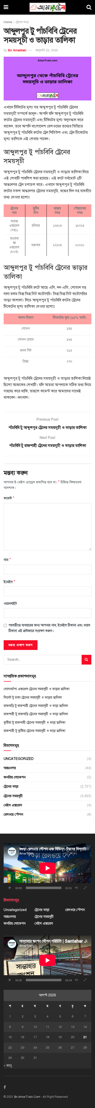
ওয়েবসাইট (10, 604)
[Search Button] (86, 660)
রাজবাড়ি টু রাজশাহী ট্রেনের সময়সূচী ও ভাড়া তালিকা (36, 706)
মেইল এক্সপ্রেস (13, 805)
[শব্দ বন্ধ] (76, 887)
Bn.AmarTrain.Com (27, 1097)
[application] (47, 868)
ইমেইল (9, 581)
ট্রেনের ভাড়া (22, 22)
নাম (7, 559)
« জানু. (8, 1065)
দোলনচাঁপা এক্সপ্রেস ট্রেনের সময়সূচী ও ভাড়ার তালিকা (36, 689)
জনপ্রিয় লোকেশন (15, 777)
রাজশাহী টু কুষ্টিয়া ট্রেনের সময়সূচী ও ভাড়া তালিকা (34, 731)
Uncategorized (19, 759)
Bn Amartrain (17, 50)
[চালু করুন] (10, 887)
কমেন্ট (9, 498)
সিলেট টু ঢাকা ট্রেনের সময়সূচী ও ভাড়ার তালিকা (33, 697)
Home (8, 22)
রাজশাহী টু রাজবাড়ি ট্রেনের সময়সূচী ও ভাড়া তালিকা (36, 714)
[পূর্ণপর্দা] (85, 887)
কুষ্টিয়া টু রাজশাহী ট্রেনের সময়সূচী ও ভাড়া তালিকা (34, 723)
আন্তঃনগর (10, 768)
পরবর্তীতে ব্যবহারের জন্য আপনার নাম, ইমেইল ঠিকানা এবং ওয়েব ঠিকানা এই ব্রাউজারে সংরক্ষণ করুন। (49, 628)
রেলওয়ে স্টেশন (13, 814)
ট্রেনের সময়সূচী (13, 796)
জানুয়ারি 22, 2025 (46, 50)
